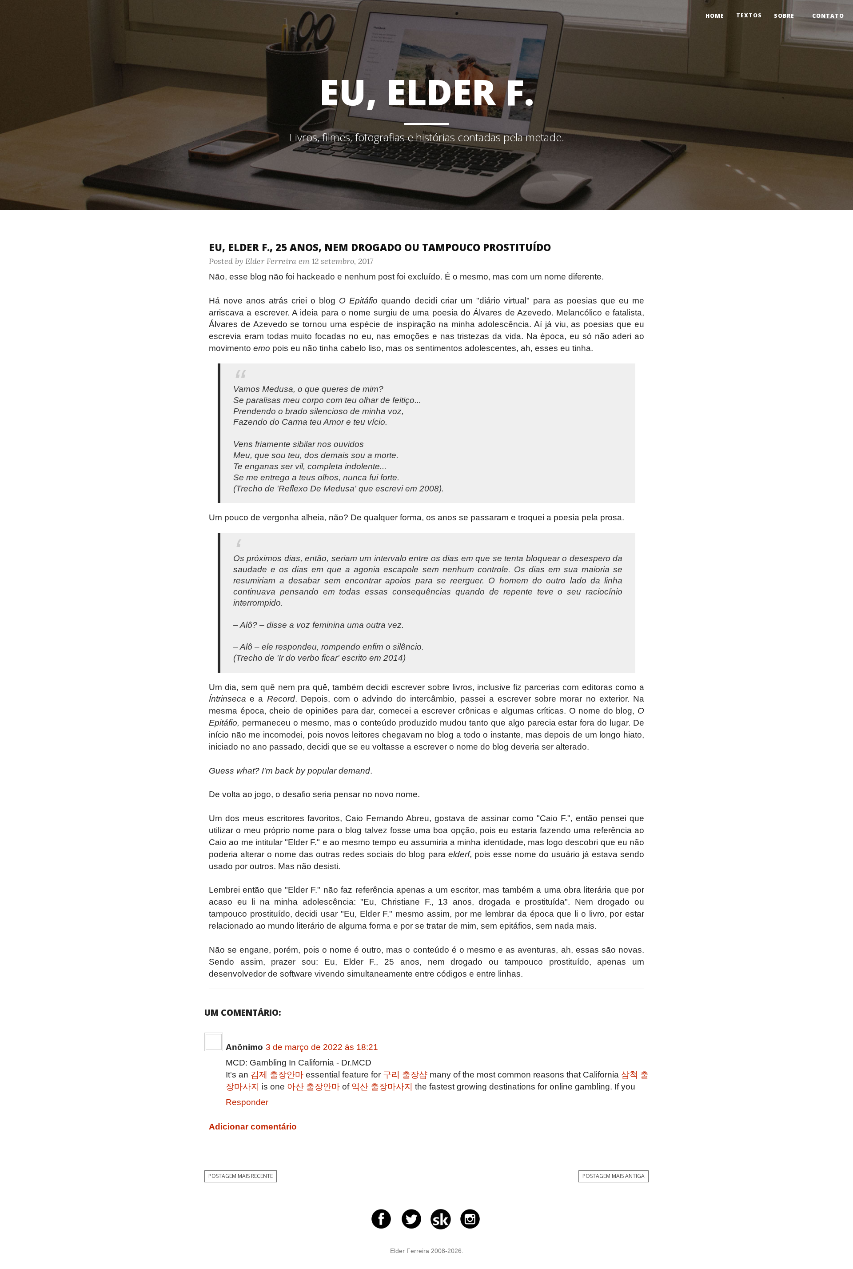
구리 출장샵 (405, 1074)
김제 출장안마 (277, 1074)
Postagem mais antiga (613, 1176)
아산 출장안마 (313, 1086)
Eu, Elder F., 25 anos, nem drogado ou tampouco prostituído (380, 247)
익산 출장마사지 (382, 1086)
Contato (828, 16)
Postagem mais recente (240, 1176)
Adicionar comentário (253, 1126)
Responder (247, 1102)
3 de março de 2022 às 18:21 (322, 1047)
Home (715, 16)
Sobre (784, 16)
